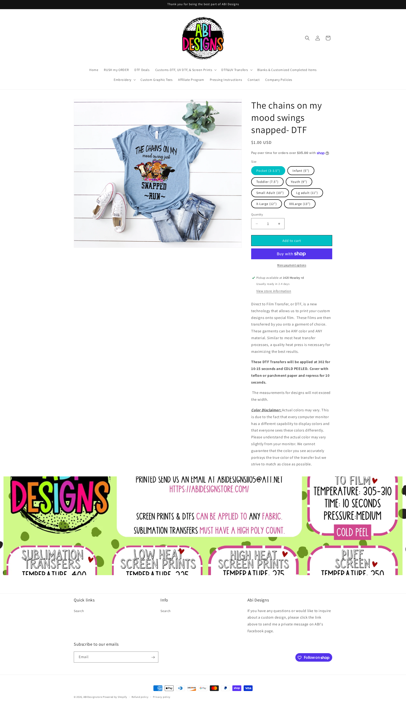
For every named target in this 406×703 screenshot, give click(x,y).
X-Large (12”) (266, 204)
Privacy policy (161, 696)
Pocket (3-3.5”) (268, 171)
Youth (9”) (299, 182)
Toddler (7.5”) (267, 182)
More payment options (291, 265)
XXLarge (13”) (299, 204)
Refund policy (140, 696)
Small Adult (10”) (270, 193)
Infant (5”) (301, 171)
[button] (185, 70)
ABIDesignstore (92, 697)
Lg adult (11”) (307, 193)
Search (79, 611)
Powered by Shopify (115, 697)
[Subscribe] (153, 657)
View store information (273, 291)
